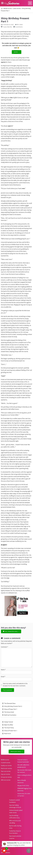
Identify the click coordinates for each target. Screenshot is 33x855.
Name (3, 670)
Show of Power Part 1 (10, 709)
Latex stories (17, 8)
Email (3, 676)
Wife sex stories (5, 780)
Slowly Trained (8, 722)
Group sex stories (6, 777)
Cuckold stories (5, 762)
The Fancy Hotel (9, 712)
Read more (7, 733)
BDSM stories (8, 8)
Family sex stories (6, 765)
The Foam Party (9, 728)
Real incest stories (6, 768)
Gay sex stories (5, 774)
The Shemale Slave (10, 703)
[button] (17, 850)
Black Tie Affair (8, 725)
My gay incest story (23, 785)
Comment (4, 647)
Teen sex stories (6, 771)
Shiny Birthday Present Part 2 (13, 706)
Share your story (16, 751)
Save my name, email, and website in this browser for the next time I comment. (15, 685)
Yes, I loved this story (11, 631)
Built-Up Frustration (10, 715)
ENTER (16, 52)
